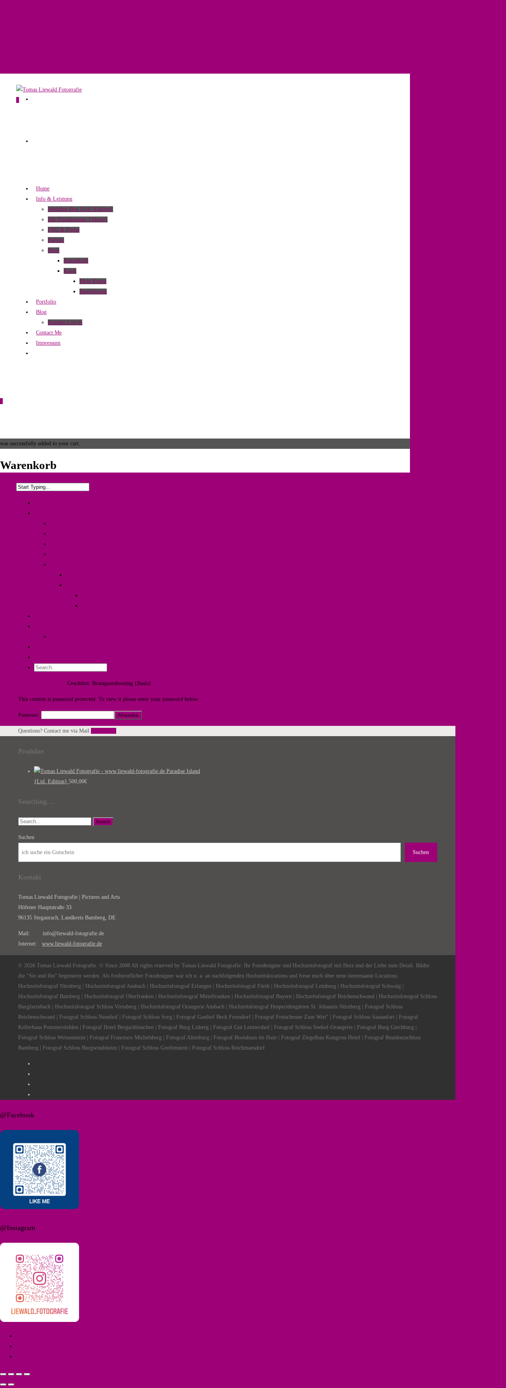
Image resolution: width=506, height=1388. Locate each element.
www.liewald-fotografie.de (72, 944)
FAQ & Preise (63, 230)
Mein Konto (92, 281)
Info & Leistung (52, 513)
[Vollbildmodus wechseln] (11, 1374)
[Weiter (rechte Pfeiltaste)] (11, 1384)
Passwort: (29, 715)
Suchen (26, 837)
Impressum (46, 657)
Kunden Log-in (67, 637)
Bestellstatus (93, 291)
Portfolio (44, 616)
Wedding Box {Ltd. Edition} (80, 209)
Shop (53, 250)
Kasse (70, 271)
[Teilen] (19, 1374)
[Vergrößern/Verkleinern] (3, 1374)
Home (40, 503)
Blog (39, 626)
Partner (56, 240)
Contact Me (47, 647)
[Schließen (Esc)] (27, 1374)
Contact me (103, 731)
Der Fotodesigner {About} (78, 219)
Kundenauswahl (48, 683)
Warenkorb (76, 261)
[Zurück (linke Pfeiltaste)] (3, 1384)
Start (23, 683)
